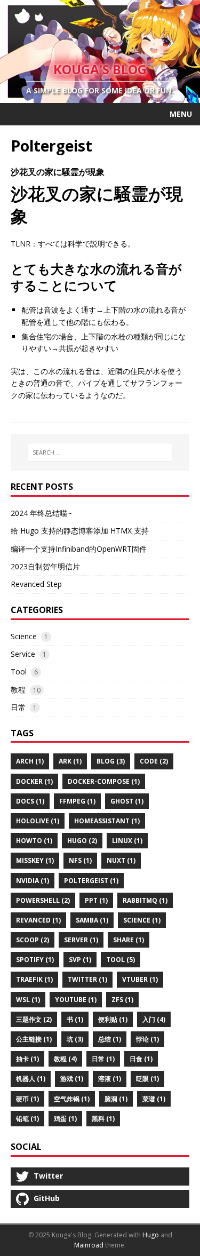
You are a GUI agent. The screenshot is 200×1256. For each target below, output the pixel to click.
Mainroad (88, 1245)
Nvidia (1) (32, 880)
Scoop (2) (32, 939)
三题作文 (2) (34, 1019)
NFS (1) (80, 860)
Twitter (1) (87, 979)
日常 (18, 707)
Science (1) (142, 920)
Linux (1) (127, 840)
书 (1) (75, 1019)
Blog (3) (111, 761)
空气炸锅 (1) (72, 1098)
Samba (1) (92, 920)
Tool (19, 671)
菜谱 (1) (153, 1098)
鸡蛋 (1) (65, 1118)
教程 (18, 690)
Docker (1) (34, 781)
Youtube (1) (76, 999)
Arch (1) (30, 761)
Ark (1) (70, 761)
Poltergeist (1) (91, 880)
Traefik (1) (34, 979)
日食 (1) (141, 1058)
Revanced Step (36, 584)
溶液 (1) (109, 1078)
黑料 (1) (103, 1118)
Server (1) (81, 939)
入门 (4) (153, 1019)
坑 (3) (75, 1039)
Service (23, 654)
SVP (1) (80, 959)
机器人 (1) (30, 1078)
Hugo (150, 1234)
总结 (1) (109, 1039)
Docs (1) (30, 801)
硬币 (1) (27, 1098)
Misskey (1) (35, 860)
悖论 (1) (147, 1039)
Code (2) (154, 761)
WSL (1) (28, 999)
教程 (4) (65, 1058)
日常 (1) (103, 1058)
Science (24, 636)
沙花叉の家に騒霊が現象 (58, 172)
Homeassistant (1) (107, 820)
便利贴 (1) (112, 1019)
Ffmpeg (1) (77, 801)
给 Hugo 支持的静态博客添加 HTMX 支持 (80, 531)
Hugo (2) (82, 840)
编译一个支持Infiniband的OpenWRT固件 (79, 549)
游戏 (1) (71, 1078)
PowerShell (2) (43, 900)
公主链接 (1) (34, 1039)
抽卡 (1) (27, 1058)
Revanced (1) (38, 920)
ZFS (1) (122, 999)
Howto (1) (34, 840)
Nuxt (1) (121, 860)
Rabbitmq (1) (145, 900)
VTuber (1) (140, 979)
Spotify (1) (35, 959)
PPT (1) (96, 900)
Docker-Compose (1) (104, 781)
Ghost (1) (126, 801)
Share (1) (128, 939)
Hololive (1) (37, 820)
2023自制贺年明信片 (45, 566)
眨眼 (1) (147, 1078)
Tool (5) (120, 959)
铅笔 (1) (27, 1118)
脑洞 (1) (116, 1098)
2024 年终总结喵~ (41, 513)
